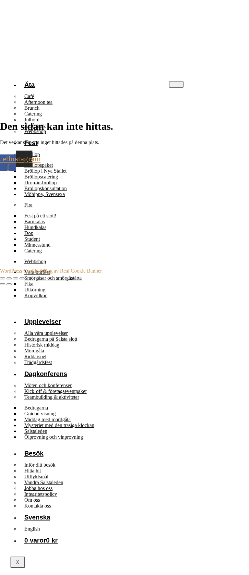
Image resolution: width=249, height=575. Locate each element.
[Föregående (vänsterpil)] (2, 284)
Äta (29, 84)
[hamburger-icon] (176, 84)
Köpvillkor (35, 295)
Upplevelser (42, 321)
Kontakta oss (37, 505)
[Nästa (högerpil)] (9, 284)
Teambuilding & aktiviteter (51, 397)
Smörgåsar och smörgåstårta (53, 278)
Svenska (37, 517)
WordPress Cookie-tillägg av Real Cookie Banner (51, 271)
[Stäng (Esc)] (22, 278)
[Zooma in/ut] (2, 278)
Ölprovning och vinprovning (53, 437)
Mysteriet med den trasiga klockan (59, 425)
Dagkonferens (45, 373)
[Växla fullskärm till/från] (9, 278)
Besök (33, 453)
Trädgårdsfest (38, 362)
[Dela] (15, 278)
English (32, 529)
